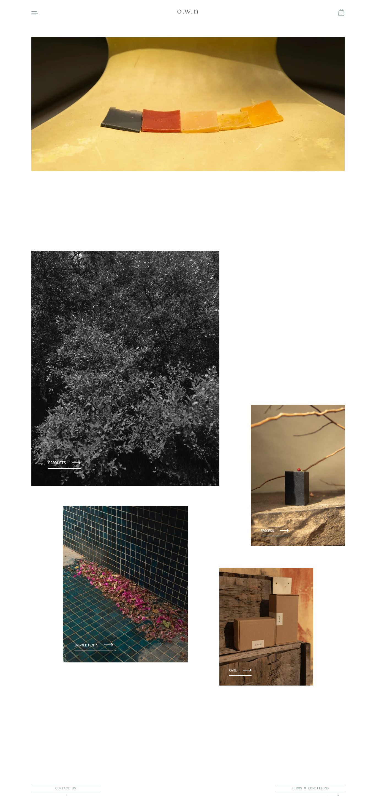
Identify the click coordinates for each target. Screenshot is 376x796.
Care (233, 670)
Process (267, 530)
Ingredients (86, 645)
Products (57, 463)
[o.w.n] (188, 12)
